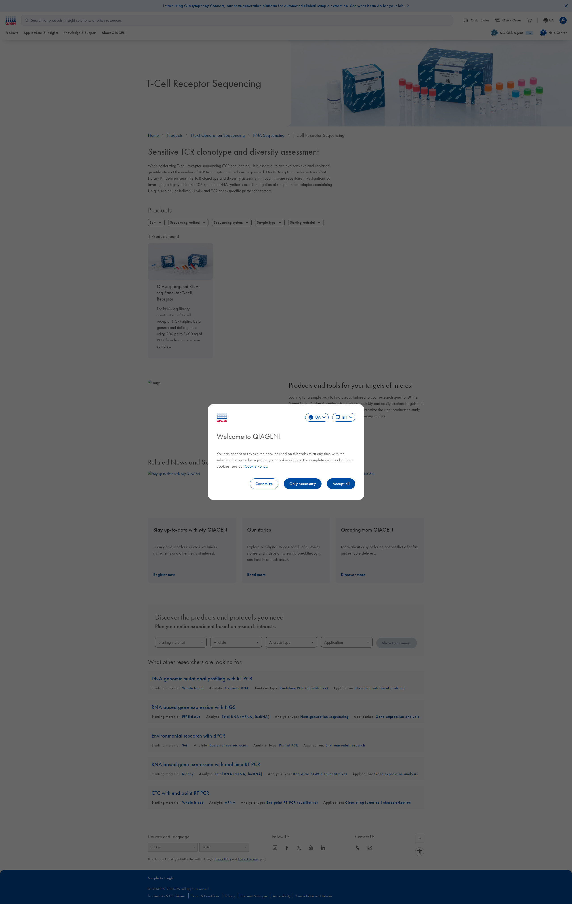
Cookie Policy (256, 466)
